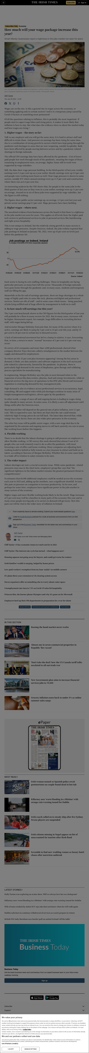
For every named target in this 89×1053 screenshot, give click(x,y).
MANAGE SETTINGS (30, 1049)
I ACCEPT (11, 1049)
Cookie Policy (27, 1029)
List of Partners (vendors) (10, 1043)
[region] (44, 1033)
